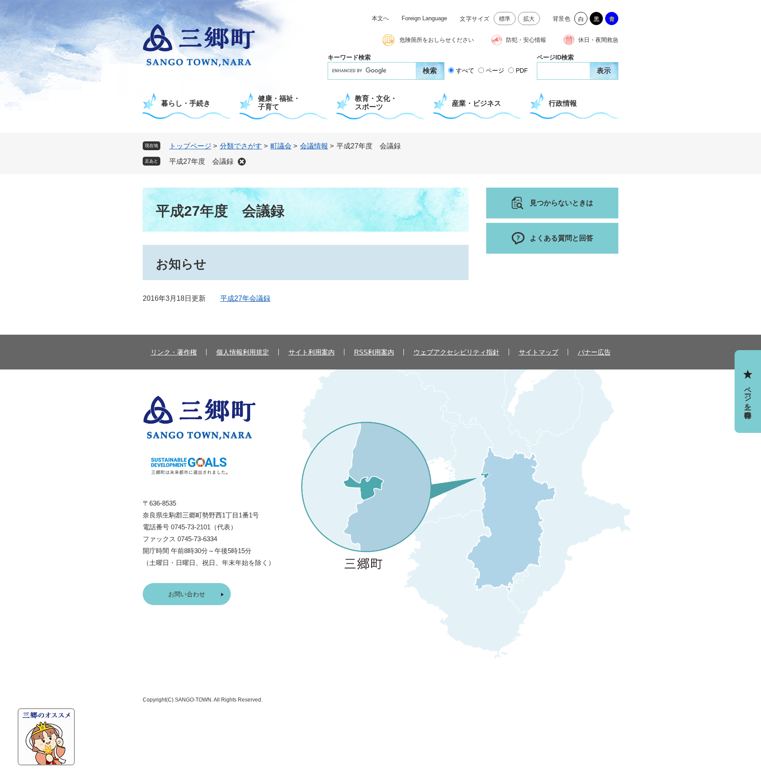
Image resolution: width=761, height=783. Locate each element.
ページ (495, 70)
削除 (242, 162)
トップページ (190, 146)
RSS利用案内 (374, 352)
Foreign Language (424, 18)
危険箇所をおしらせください (436, 40)
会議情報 (314, 146)
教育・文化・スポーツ (376, 103)
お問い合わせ (186, 594)
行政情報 (563, 103)
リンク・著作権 (174, 352)
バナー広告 (594, 352)
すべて (465, 70)
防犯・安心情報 (526, 40)
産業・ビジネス (476, 103)
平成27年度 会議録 (201, 161)
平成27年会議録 (245, 298)
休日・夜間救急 (598, 40)
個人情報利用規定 (242, 352)
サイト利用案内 (311, 352)
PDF (522, 70)
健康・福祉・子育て (279, 103)
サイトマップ (538, 352)
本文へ (380, 18)
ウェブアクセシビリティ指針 (456, 352)
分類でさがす (241, 146)
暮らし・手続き (186, 103)
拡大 (529, 18)
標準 (505, 18)
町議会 (281, 146)
